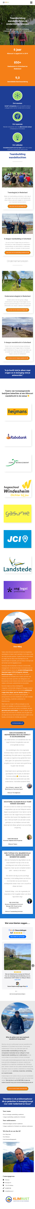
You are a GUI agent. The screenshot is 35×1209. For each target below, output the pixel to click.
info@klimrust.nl (9, 1191)
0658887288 (8, 1188)
